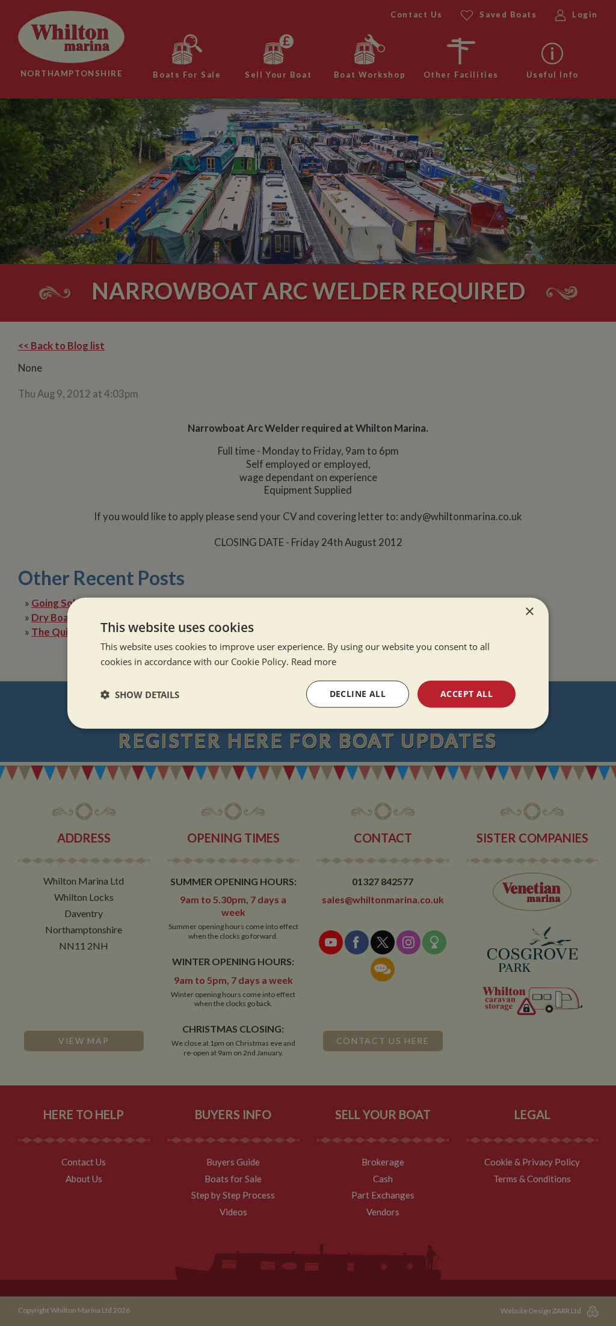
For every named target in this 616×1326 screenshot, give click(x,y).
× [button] (529, 611)
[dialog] (308, 663)
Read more (313, 661)
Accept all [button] (466, 693)
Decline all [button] (358, 693)
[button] (139, 694)
